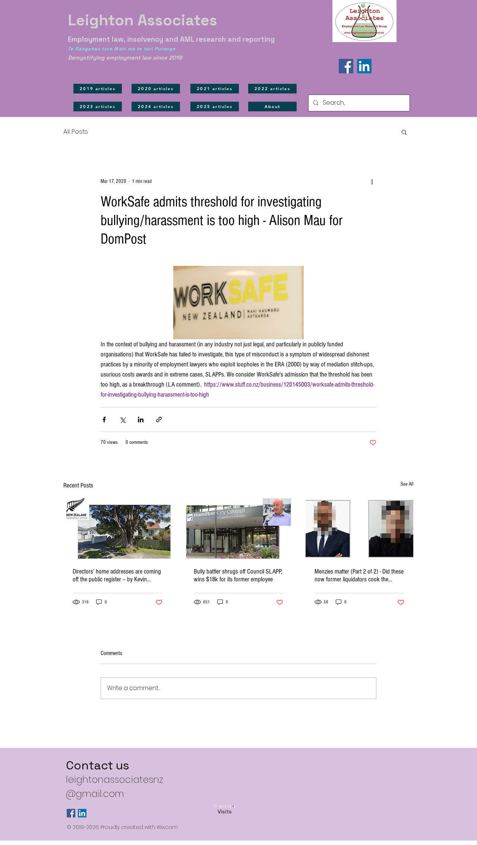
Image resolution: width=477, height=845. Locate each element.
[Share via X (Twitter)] (122, 419)
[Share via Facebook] (104, 419)
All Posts (75, 131)
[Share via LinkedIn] (140, 419)
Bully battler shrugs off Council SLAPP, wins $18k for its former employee (238, 575)
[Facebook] (346, 66)
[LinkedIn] (364, 66)
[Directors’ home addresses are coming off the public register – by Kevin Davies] (117, 528)
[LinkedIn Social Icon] (82, 813)
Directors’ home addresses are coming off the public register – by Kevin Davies (117, 575)
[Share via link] (158, 419)
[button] (404, 132)
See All (407, 484)
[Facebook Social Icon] (71, 813)
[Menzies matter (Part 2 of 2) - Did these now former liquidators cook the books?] (359, 528)
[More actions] (371, 181)
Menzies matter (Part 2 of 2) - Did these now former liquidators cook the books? (359, 575)
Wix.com (167, 827)
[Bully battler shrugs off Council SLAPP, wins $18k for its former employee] (239, 528)
